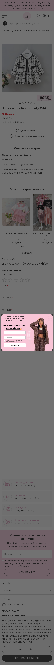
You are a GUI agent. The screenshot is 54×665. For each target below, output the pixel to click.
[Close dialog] (51, 315)
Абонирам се (15, 345)
